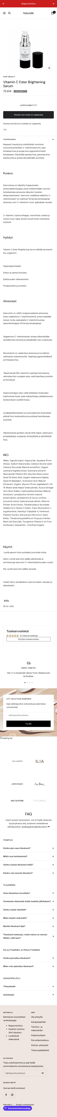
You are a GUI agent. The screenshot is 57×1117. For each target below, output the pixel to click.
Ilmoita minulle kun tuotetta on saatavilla (22, 123)
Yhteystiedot (9, 986)
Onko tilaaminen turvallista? (16, 893)
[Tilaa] (42, 1073)
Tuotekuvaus (9, 139)
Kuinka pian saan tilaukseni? (16, 848)
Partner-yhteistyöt (39, 1045)
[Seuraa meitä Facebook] (6, 1095)
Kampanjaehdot (38, 1022)
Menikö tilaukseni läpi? (14, 926)
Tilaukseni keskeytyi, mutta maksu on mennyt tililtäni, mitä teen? (25, 936)
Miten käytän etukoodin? (15, 918)
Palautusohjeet (38, 1035)
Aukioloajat (8, 994)
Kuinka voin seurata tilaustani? (18, 873)
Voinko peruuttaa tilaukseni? (16, 958)
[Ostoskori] (52, 13)
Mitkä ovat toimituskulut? (15, 856)
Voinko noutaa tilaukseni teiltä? (18, 864)
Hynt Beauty (9, 77)
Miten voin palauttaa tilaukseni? (18, 966)
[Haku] (9, 13)
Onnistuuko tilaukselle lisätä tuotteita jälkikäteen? (27, 901)
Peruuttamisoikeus (40, 1040)
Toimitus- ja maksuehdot (37, 1029)
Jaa (4, 129)
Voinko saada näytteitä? (14, 909)
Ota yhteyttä (36, 1017)
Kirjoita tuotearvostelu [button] (28, 639)
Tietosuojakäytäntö (40, 1050)
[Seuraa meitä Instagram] (12, 1095)
